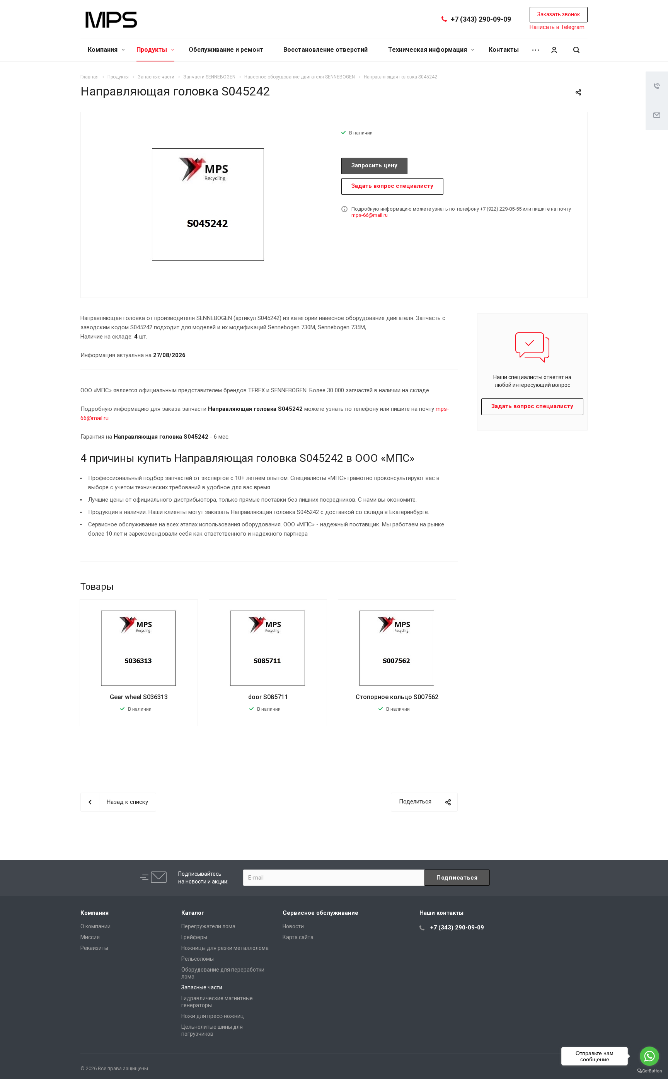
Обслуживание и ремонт (226, 49)
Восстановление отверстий (325, 49)
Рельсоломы (197, 959)
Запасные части (201, 987)
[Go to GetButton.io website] (649, 1071)
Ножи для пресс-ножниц (212, 1016)
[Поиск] (576, 50)
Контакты (504, 49)
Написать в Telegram (557, 27)
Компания (103, 49)
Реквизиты (94, 948)
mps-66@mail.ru (369, 215)
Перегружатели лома (208, 926)
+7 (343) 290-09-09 (481, 19)
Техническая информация (428, 49)
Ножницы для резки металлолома (225, 948)
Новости (293, 926)
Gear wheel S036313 (139, 697)
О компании (95, 926)
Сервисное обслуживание (320, 912)
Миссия (90, 937)
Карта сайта (298, 937)
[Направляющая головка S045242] (208, 204)
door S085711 (268, 697)
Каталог (192, 912)
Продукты (152, 49)
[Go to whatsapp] (649, 1056)
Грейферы (194, 937)
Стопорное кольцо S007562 (397, 697)
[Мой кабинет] (554, 50)
